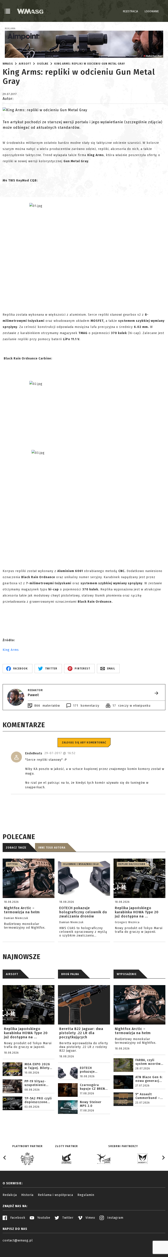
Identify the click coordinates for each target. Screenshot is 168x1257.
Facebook (17, 1218)
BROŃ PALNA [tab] (70, 974)
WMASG (8, 63)
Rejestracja (130, 11)
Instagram (114, 1218)
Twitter (67, 1218)
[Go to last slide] (5, 1157)
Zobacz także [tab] (16, 847)
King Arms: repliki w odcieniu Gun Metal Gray (89, 63)
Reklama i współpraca (55, 1195)
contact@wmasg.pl (18, 1240)
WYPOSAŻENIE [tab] (126, 974)
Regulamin (85, 1195)
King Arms (11, 650)
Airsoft (25, 63)
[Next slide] (163, 1157)
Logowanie (152, 11)
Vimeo (89, 1218)
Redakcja (10, 1195)
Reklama (10, 28)
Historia (27, 1195)
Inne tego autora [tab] (51, 847)
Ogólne (42, 63)
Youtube (43, 1218)
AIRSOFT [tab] (12, 974)
